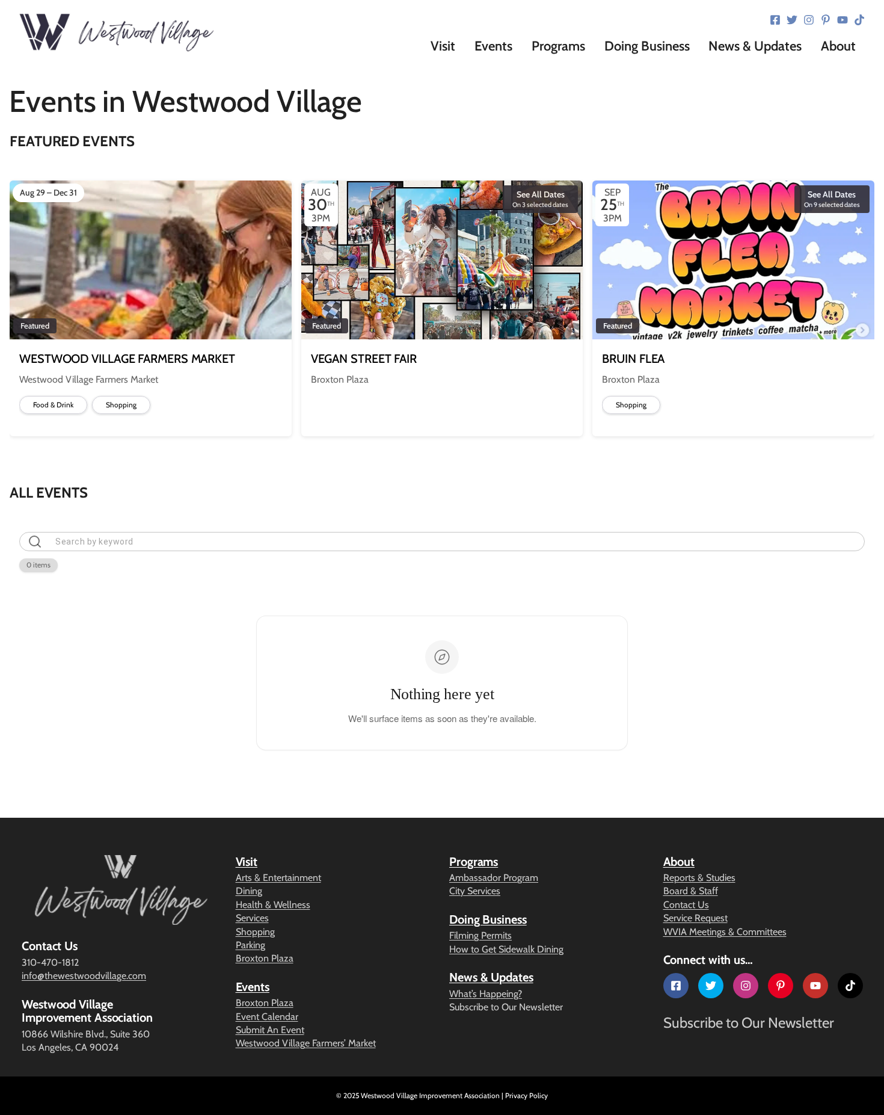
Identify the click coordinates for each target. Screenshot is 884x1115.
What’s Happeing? (485, 993)
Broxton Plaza (264, 958)
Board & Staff (690, 891)
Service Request (695, 918)
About (679, 861)
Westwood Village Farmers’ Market (306, 1043)
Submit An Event (270, 1030)
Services (252, 918)
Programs (473, 861)
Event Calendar (267, 1016)
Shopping (255, 931)
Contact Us (686, 904)
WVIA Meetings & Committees (725, 931)
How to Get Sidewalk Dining (506, 949)
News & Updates (491, 977)
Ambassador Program (493, 877)
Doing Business (488, 919)
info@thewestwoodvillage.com (84, 975)
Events (252, 987)
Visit (247, 861)
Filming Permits (480, 935)
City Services (474, 891)
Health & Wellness (273, 904)
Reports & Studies (699, 877)
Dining (249, 891)
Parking (250, 945)
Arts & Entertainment (278, 877)
